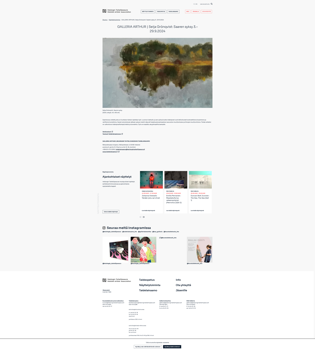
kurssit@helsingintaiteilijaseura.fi (113, 302)
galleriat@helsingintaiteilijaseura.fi (170, 302)
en (196, 4)
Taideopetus (161, 11)
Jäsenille (196, 11)
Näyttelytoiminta (147, 11)
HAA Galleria (170, 191)
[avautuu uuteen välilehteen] (160, 238)
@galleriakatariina (144, 232)
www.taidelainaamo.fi (110, 152)
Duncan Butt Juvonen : (200, 198)
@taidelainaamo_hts (129, 232)
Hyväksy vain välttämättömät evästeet (147, 347)
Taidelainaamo (173, 11)
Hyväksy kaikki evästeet (172, 347)
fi (194, 4)
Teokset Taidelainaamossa (112, 134)
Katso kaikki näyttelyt (111, 212)
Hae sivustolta (205, 4)
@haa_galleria (157, 232)
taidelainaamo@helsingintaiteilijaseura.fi (142, 302)
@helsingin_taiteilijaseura (112, 232)
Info (187, 11)
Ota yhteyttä (206, 11)
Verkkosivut (107, 132)
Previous (140, 217)
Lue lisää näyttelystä (148, 210)
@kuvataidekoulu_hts (171, 232)
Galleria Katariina (147, 191)
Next (143, 217)
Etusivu (105, 20)
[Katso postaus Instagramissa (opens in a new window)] (115, 249)
